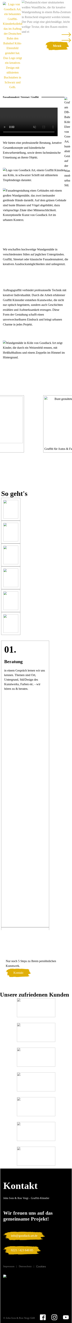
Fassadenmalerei (11, 97)
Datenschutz (25, 1266)
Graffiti (35, 97)
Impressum (8, 1266)
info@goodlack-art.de (24, 1235)
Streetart (25, 97)
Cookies (41, 1266)
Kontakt (18, 972)
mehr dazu (13, 162)
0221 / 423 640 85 (22, 1250)
